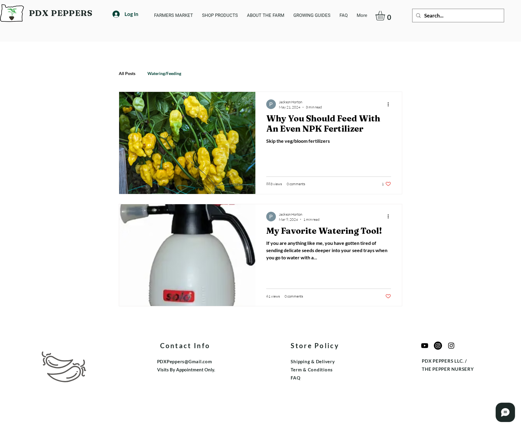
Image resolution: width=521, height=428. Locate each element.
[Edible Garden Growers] (451, 346)
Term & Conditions (312, 369)
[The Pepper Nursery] (438, 346)
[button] (385, 15)
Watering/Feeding (164, 73)
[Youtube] (425, 346)
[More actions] (390, 104)
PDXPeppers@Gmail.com (184, 361)
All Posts (127, 73)
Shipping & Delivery (313, 361)
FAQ (295, 377)
